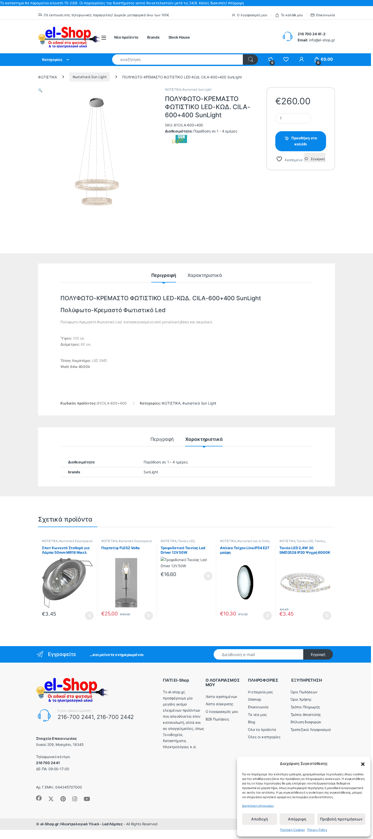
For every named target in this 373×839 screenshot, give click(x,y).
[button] (362, 763)
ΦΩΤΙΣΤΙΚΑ (47, 77)
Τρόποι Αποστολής (306, 714)
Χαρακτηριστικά (205, 275)
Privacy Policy (317, 830)
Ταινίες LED (186, 541)
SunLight (151, 472)
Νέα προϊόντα (126, 37)
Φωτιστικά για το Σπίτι (253, 541)
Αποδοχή (259, 819)
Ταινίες (320, 541)
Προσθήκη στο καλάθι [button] (85, 615)
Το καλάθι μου (292, 15)
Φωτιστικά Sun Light (90, 77)
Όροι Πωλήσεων (304, 692)
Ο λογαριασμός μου (252, 15)
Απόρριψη (297, 819)
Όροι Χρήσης (301, 699)
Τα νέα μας (257, 714)
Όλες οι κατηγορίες (264, 737)
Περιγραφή (163, 275)
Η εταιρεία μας (260, 692)
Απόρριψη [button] (236, 3)
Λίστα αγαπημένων (222, 696)
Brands (153, 37)
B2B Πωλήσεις (217, 719)
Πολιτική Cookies (292, 830)
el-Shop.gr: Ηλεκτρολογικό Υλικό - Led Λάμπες (81, 824)
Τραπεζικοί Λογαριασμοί (311, 729)
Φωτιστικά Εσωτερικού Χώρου (126, 542)
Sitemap (254, 699)
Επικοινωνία (325, 15)
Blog (251, 722)
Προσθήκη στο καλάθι (304, 141)
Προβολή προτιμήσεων (341, 819)
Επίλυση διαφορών (306, 722)
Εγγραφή (318, 654)
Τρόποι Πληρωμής (305, 707)
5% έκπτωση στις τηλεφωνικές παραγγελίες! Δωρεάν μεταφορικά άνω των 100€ (106, 15)
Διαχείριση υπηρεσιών (258, 806)
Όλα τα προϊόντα (262, 729)
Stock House (179, 37)
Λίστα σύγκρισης (219, 704)
